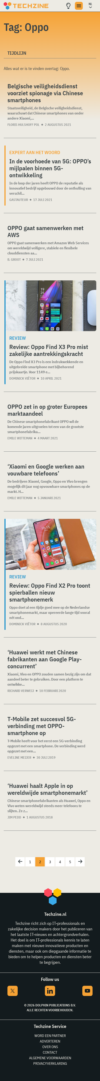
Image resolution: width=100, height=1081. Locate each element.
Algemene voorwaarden (50, 1058)
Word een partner (50, 1035)
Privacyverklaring (50, 1063)
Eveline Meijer (19, 757)
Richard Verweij (20, 691)
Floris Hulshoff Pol (23, 125)
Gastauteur (18, 200)
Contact (50, 1052)
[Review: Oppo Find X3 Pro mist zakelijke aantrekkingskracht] (51, 305)
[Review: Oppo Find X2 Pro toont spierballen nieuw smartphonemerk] (51, 544)
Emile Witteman (19, 438)
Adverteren (50, 1041)
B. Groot (14, 259)
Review (17, 338)
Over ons (50, 1046)
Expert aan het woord (34, 152)
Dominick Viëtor (22, 378)
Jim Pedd (14, 817)
